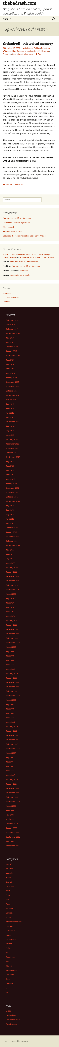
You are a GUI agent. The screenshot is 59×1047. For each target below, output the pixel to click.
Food (8, 904)
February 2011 (12, 567)
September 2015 (13, 395)
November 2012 (12, 492)
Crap (8, 895)
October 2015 (11, 391)
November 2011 (12, 536)
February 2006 (12, 823)
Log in (8, 1011)
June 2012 (10, 510)
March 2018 (10, 324)
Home (8, 917)
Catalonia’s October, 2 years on (16, 222)
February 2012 (12, 527)
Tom (39, 54)
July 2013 (10, 461)
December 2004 (12, 845)
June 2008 (10, 708)
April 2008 (10, 717)
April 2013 (10, 474)
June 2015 (10, 408)
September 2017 (13, 333)
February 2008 (12, 726)
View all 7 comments (14, 184)
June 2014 (10, 426)
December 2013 (12, 444)
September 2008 (13, 695)
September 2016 (13, 355)
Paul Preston (44, 51)
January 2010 (11, 625)
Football (9, 908)
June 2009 (10, 655)
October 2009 (11, 638)
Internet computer (13, 921)
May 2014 (10, 430)
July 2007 (10, 757)
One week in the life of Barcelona (17, 218)
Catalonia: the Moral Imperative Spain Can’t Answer (24, 236)
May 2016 (10, 364)
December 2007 (12, 735)
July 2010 (10, 598)
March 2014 (10, 435)
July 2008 (10, 704)
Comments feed (13, 1019)
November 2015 (12, 386)
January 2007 (11, 784)
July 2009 (10, 651)
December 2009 (12, 629)
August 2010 (11, 594)
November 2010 (12, 580)
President (7, 54)
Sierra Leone (11, 970)
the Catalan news (25, 54)
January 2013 (11, 483)
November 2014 (12, 421)
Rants (8, 961)
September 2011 (13, 545)
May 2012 (10, 514)
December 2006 (12, 788)
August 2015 (11, 399)
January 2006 (11, 828)
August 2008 (11, 700)
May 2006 (10, 814)
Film (7, 899)
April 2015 (10, 413)
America (9, 868)
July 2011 (10, 550)
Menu (5, 18)
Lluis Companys (19, 51)
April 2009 (10, 664)
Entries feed (11, 1015)
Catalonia (29, 48)
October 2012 (11, 497)
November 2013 (12, 448)
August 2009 (11, 647)
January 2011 (11, 572)
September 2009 (13, 642)
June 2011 (10, 554)
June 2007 (10, 761)
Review (9, 966)
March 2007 (10, 775)
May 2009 (10, 660)
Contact (6, 301)
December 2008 (12, 682)
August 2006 (11, 806)
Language (10, 926)
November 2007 (12, 739)
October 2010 (11, 585)
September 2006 (13, 801)
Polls (43, 48)
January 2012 (11, 532)
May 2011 (10, 558)
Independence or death (13, 231)
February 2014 (12, 439)
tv (6, 988)
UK (7, 992)
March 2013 (10, 479)
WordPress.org (12, 1024)
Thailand (9, 983)
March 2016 (10, 373)
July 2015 (10, 404)
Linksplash (10, 930)
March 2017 (10, 342)
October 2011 (11, 541)
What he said (8, 227)
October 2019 (11, 320)
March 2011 (10, 563)
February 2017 (12, 346)
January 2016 (11, 377)
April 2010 (10, 611)
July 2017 (10, 338)
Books (8, 877)
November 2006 (12, 792)
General (9, 913)
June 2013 (10, 466)
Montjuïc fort (32, 51)
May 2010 (10, 607)
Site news (10, 974)
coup (8, 890)
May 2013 (10, 470)
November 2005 (12, 832)
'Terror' (9, 864)
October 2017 (11, 329)
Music (8, 935)
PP (7, 952)
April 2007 (10, 770)
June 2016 (10, 360)
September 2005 (13, 837)
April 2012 (10, 519)
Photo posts (11, 939)
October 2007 (11, 744)
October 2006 (11, 797)
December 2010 (12, 576)
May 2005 (10, 841)
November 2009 (12, 633)
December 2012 (12, 488)
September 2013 (13, 457)
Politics (37, 48)
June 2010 (10, 603)
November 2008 (12, 686)
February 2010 (12, 620)
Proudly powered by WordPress (16, 1041)
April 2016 (10, 368)
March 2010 (10, 616)
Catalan (8, 51)
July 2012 (10, 505)
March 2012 (10, 523)
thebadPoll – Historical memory (28, 44)
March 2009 (10, 669)
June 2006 (10, 810)
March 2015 (10, 417)
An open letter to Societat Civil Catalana (37, 257)
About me (24, 270)
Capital (9, 882)
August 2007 (11, 753)
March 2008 (10, 722)
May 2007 (10, 766)
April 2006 (10, 819)
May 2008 (10, 713)
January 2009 (11, 678)
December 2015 (12, 382)
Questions (10, 957)
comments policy (13, 297)
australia (9, 873)
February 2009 (12, 673)
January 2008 (11, 731)
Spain (48, 48)
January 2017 (11, 351)
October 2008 (11, 691)
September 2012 (13, 501)
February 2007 (12, 779)
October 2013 (11, 452)
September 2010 (13, 589)
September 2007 (13, 748)
